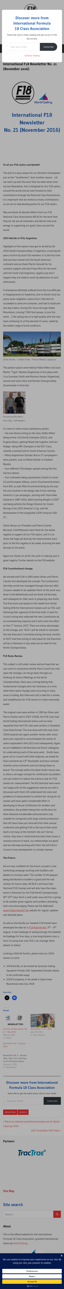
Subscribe (48, 46)
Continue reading (32, 55)
